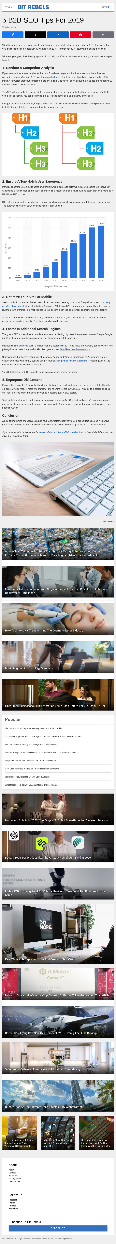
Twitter (12, 1203)
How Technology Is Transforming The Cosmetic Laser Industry (44, 630)
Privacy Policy (15, 1179)
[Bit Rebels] (32, 9)
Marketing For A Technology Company (29, 668)
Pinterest (13, 1206)
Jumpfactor (51, 77)
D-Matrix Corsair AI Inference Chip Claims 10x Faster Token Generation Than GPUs (57, 995)
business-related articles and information (57, 432)
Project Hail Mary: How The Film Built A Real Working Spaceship (56, 1143)
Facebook (13, 1200)
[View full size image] (58, 144)
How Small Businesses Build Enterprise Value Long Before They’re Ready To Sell (55, 706)
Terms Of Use (14, 1182)
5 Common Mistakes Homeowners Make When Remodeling (42, 1069)
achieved (23, 345)
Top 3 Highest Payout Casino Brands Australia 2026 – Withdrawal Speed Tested (18, 1143)
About (11, 1170)
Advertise (13, 1176)
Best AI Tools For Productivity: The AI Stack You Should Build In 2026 (48, 857)
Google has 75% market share (71, 360)
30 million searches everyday (75, 349)
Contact (12, 1173)
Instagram (13, 1209)
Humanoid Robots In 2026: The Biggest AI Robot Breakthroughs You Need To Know (57, 820)
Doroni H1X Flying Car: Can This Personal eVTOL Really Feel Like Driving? (51, 1033)
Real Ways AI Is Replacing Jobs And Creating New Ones (40, 959)
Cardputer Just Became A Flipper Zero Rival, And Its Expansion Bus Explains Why (95, 1143)
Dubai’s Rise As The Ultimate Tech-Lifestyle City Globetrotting (44, 1107)
